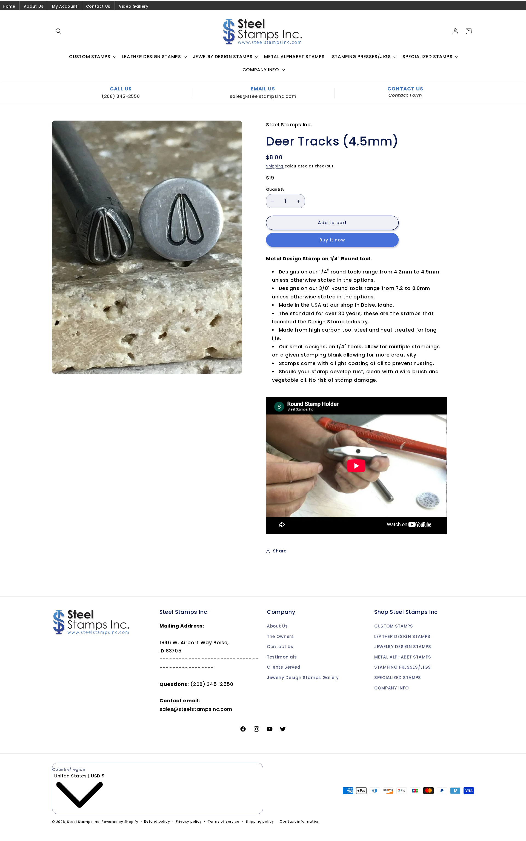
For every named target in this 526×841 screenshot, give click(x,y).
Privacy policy (189, 821)
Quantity (275, 189)
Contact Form (405, 95)
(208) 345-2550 (121, 96)
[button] (58, 31)
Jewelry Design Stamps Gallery (303, 677)
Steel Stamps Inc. (84, 821)
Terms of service (223, 821)
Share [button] (279, 551)
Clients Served (283, 667)
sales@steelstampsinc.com (263, 96)
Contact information (300, 821)
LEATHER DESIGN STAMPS (402, 636)
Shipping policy (259, 821)
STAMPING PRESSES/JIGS (402, 667)
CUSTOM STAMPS (393, 626)
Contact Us (98, 6)
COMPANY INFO (391, 688)
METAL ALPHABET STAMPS (402, 657)
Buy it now (332, 240)
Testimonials (282, 657)
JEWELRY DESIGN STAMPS (402, 646)
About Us (34, 6)
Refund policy (157, 821)
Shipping (275, 166)
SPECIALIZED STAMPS (397, 677)
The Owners (280, 636)
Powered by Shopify (120, 821)
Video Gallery (133, 6)
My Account (65, 6)
